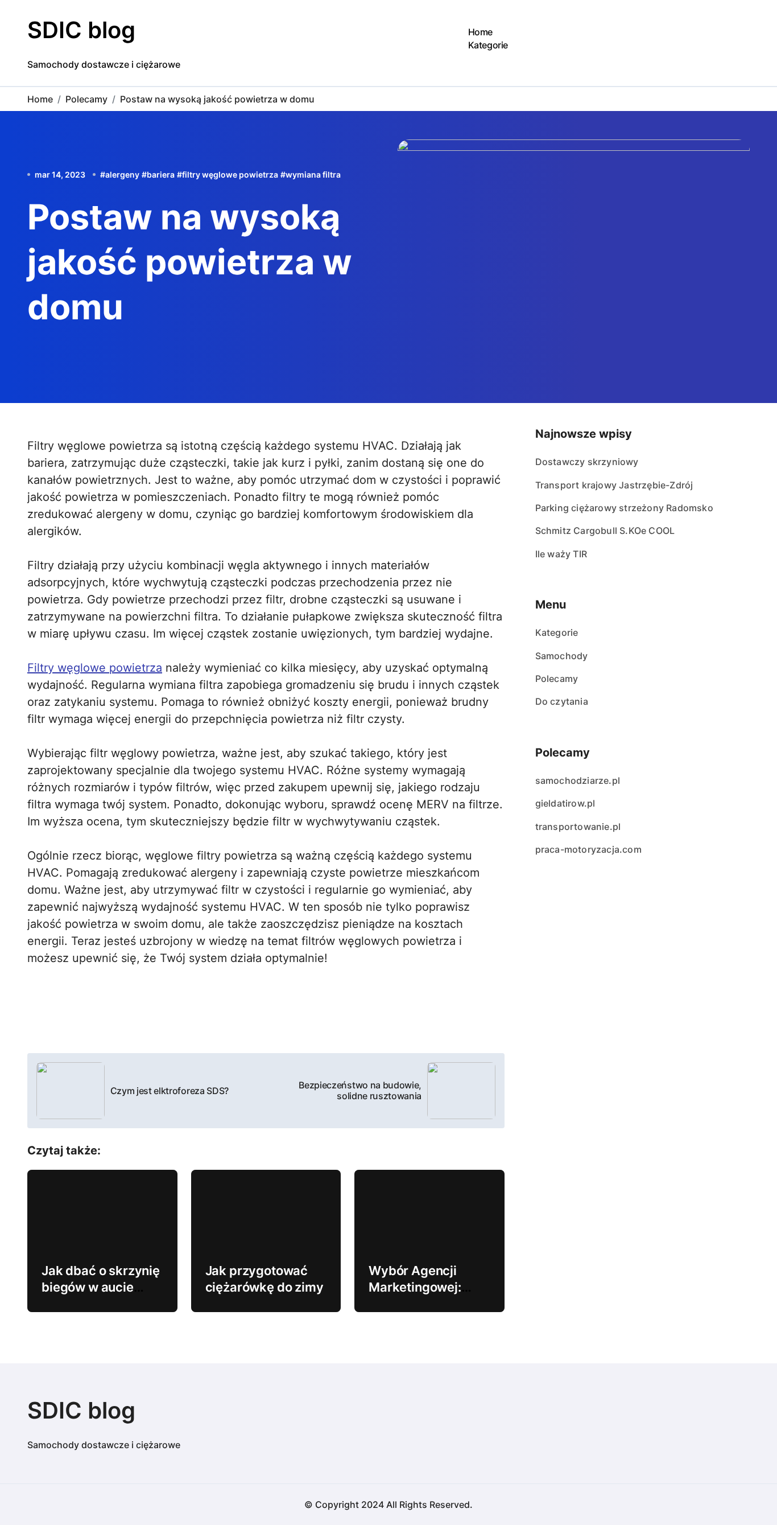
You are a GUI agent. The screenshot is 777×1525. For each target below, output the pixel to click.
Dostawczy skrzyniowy (587, 461)
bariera (161, 174)
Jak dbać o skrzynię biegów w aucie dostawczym (101, 1286)
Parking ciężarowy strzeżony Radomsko (624, 507)
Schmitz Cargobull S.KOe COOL (605, 530)
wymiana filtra (313, 174)
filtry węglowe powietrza (230, 174)
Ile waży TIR (561, 554)
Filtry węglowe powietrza (94, 668)
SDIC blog (81, 30)
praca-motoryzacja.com (588, 849)
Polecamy (556, 678)
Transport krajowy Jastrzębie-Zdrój (614, 485)
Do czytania (561, 701)
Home (480, 32)
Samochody (561, 655)
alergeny (122, 174)
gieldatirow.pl (565, 803)
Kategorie (488, 45)
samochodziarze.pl (577, 780)
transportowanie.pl (578, 826)
